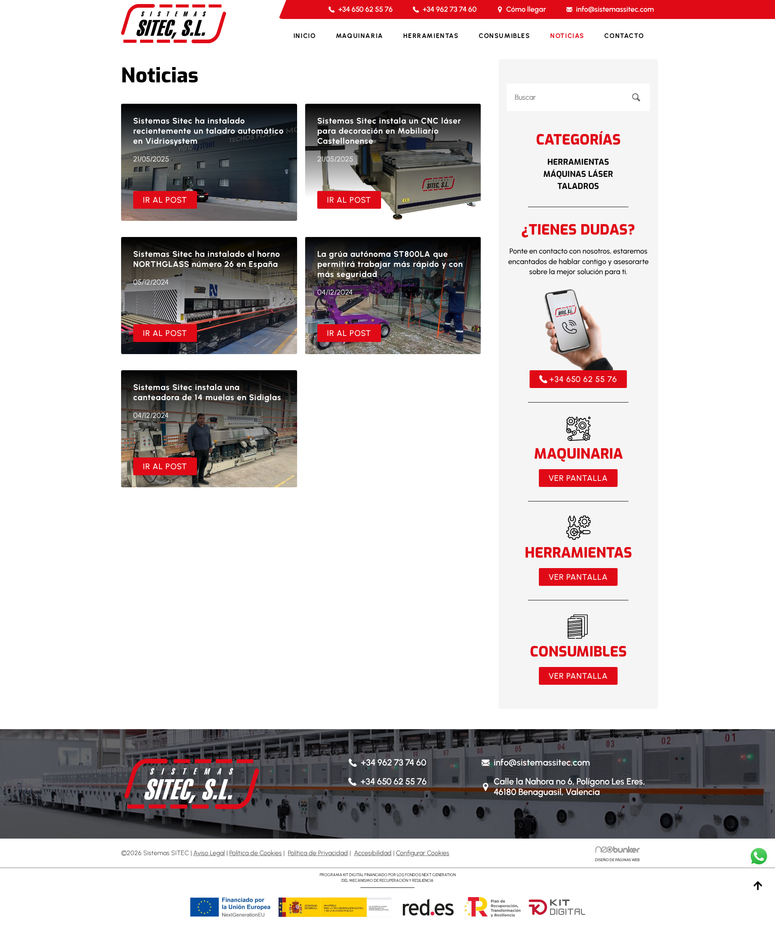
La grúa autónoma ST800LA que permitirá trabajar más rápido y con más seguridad (390, 264)
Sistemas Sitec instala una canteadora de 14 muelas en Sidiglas (207, 392)
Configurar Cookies (422, 853)
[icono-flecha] (758, 886)
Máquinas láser (578, 174)
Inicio (304, 36)
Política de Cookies (255, 853)
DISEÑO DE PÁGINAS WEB (617, 860)
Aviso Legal (209, 853)
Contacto (624, 36)
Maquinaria (359, 36)
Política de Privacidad (318, 853)
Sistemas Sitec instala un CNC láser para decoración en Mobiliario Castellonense (389, 131)
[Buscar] (636, 97)
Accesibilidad (373, 853)
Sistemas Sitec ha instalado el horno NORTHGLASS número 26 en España (206, 259)
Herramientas (431, 36)
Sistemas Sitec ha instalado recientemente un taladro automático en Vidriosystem (208, 131)
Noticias (567, 36)
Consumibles (504, 36)
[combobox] (564, 97)
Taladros (578, 186)
